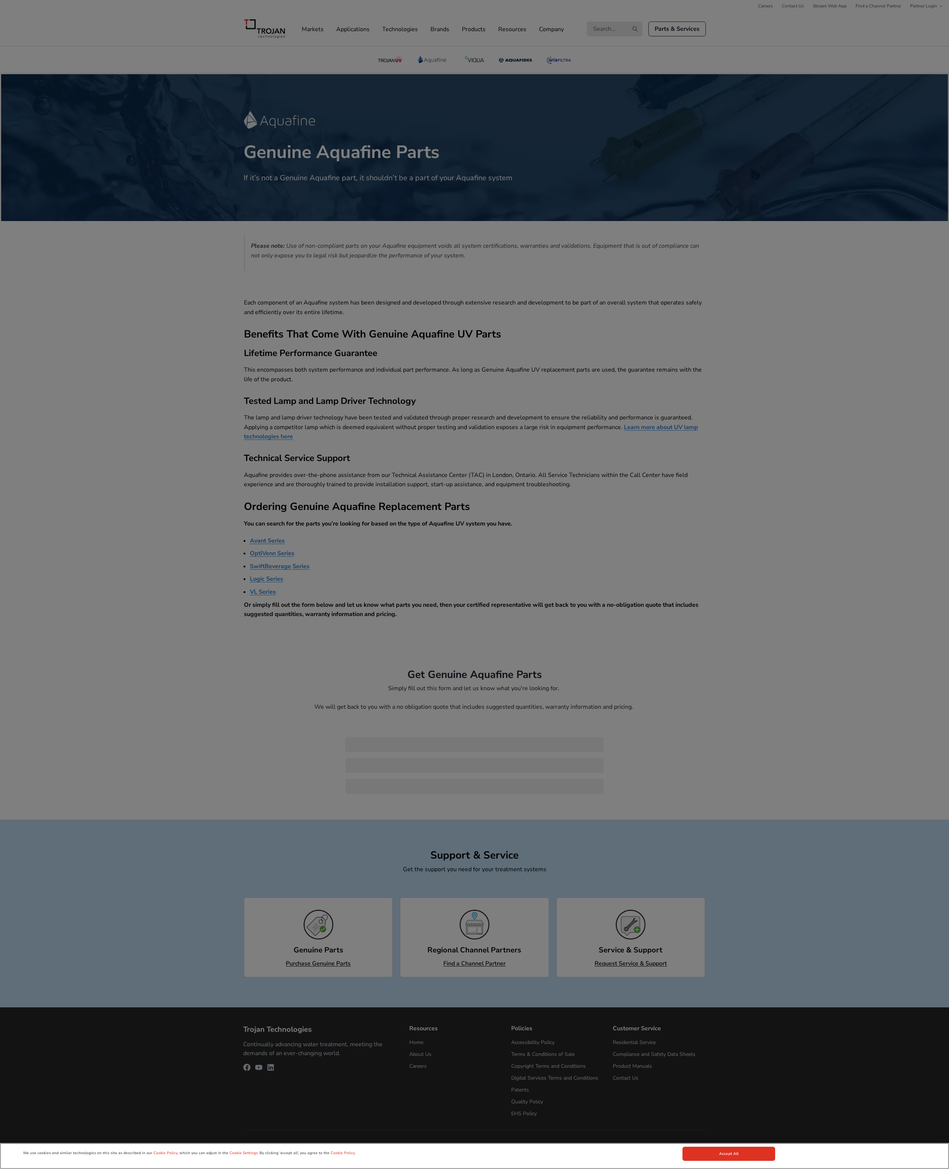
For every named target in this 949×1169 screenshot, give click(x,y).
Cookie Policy (165, 1153)
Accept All (728, 1153)
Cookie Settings (243, 1153)
